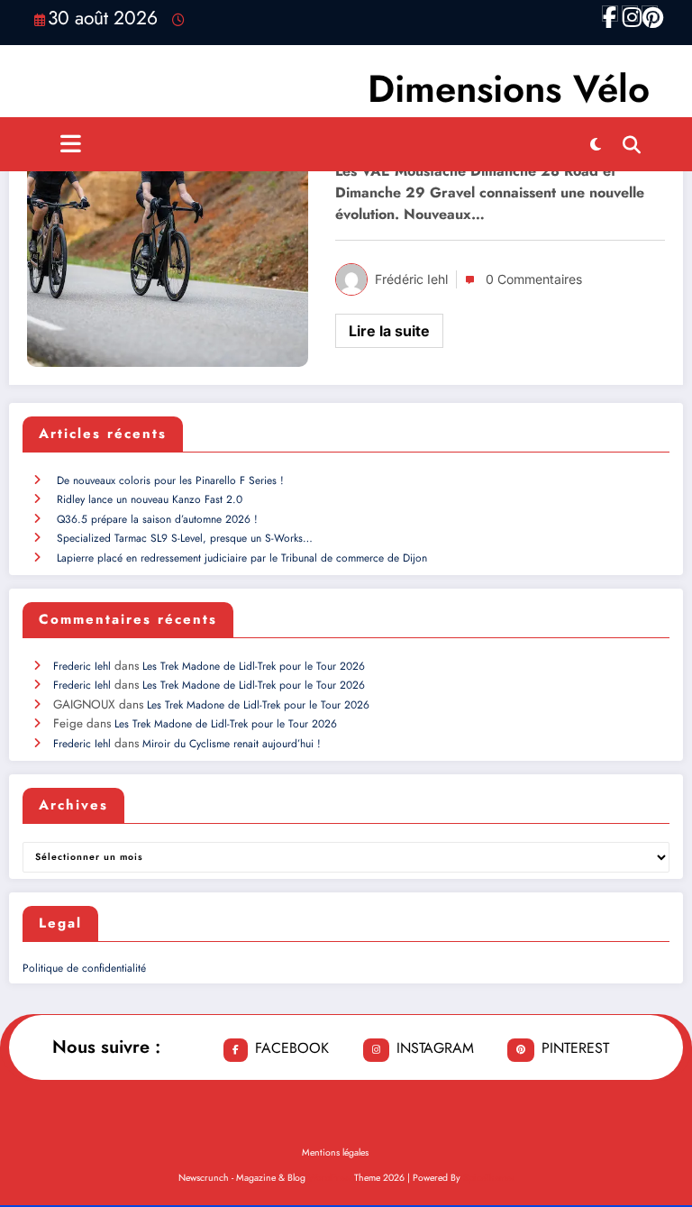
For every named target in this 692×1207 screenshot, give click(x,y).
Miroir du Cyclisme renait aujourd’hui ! (231, 744)
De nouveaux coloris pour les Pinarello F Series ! (170, 480)
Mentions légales (335, 1152)
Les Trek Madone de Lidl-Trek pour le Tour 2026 (253, 666)
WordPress (329, 1177)
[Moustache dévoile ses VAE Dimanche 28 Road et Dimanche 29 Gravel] (167, 220)
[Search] (632, 144)
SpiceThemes (488, 1177)
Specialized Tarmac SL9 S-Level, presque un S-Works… (185, 538)
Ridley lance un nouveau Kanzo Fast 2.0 (149, 499)
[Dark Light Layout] (596, 144)
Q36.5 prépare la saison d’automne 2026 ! (157, 519)
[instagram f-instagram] (630, 13)
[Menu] (70, 144)
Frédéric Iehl (411, 279)
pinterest (575, 1048)
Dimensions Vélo (509, 88)
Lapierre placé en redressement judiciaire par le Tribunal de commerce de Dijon (242, 558)
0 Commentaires (534, 279)
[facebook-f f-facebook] (610, 13)
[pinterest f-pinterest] (650, 13)
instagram (435, 1048)
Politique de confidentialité (84, 968)
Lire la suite (389, 331)
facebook (292, 1048)
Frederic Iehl (82, 666)
